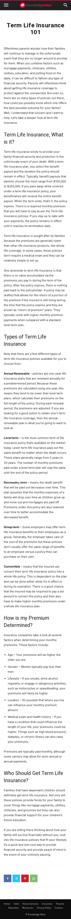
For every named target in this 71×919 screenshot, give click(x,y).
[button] (6, 5)
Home (7, 903)
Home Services (30, 903)
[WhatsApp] (33, 878)
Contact (59, 907)
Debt (16, 903)
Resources (27, 907)
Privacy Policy (44, 907)
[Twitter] (16, 878)
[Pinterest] (25, 878)
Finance (60, 903)
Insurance (47, 903)
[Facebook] (7, 878)
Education (13, 907)
